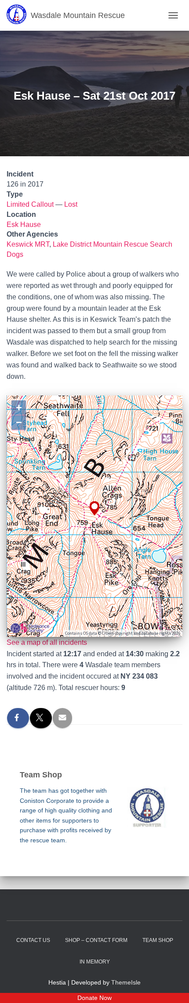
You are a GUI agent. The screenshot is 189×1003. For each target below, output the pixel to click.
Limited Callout (30, 204)
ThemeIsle (126, 982)
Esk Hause (24, 224)
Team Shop (157, 940)
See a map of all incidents (47, 642)
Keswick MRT (28, 244)
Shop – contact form (96, 940)
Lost (70, 204)
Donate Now (94, 997)
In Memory (95, 962)
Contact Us (33, 940)
